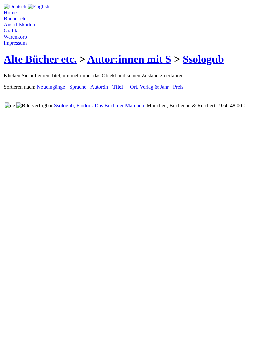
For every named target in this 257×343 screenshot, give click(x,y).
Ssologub (203, 59)
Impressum (15, 43)
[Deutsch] (15, 6)
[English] (38, 6)
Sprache (77, 87)
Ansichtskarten (19, 24)
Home (10, 12)
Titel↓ (118, 87)
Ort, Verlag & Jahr (149, 87)
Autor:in (99, 87)
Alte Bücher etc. (40, 59)
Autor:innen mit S (129, 59)
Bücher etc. (16, 18)
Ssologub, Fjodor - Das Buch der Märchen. (99, 105)
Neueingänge (51, 87)
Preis (178, 87)
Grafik (10, 30)
